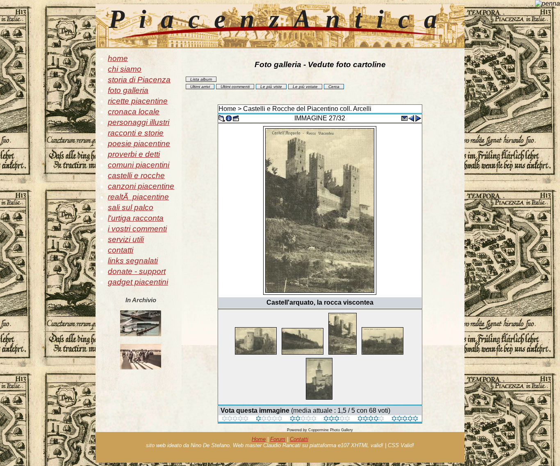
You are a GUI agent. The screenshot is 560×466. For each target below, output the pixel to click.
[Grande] (405, 419)
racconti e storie (136, 133)
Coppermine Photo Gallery (330, 430)
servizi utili (126, 239)
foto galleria (128, 90)
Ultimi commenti (235, 86)
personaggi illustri (138, 122)
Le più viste (271, 86)
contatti (120, 250)
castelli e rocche (136, 175)
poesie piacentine (139, 143)
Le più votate (305, 86)
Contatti (299, 439)
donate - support (137, 271)
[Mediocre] (269, 419)
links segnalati (133, 260)
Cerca (333, 86)
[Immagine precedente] (411, 117)
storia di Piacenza (139, 79)
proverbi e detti (134, 154)
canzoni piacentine (141, 186)
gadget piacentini (138, 282)
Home (227, 108)
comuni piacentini (138, 165)
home (118, 58)
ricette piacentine (138, 101)
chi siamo (124, 69)
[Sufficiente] (303, 419)
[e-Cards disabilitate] (404, 117)
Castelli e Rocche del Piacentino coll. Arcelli (307, 108)
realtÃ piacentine (138, 196)
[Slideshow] (235, 117)
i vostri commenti (137, 228)
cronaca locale (133, 111)
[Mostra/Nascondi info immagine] (228, 117)
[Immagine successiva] (418, 117)
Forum (277, 439)
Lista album (201, 79)
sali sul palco (130, 207)
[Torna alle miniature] (222, 117)
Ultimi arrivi (200, 86)
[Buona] (336, 419)
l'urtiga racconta (136, 218)
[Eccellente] (370, 419)
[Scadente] (235, 419)
